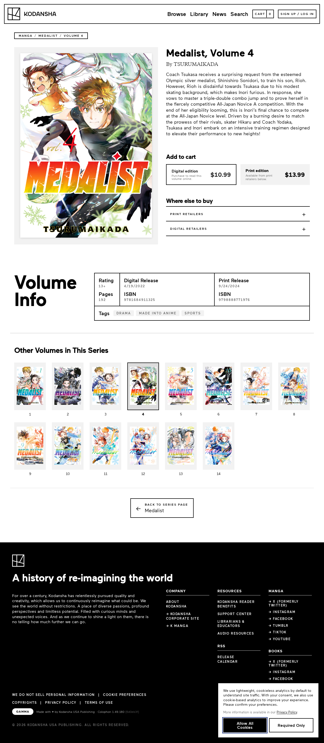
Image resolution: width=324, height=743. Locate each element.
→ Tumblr (279, 625)
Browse (176, 14)
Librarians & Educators (231, 623)
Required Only (291, 725)
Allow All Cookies (245, 725)
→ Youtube (280, 639)
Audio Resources (235, 633)
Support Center (234, 614)
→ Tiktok (278, 632)
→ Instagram (282, 612)
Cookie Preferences (124, 695)
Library (199, 14)
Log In (307, 13)
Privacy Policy (60, 702)
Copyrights (24, 702)
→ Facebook (281, 619)
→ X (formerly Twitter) (283, 603)
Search (239, 14)
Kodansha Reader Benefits (236, 604)
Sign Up (288, 13)
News (219, 14)
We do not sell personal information (53, 695)
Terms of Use (99, 702)
